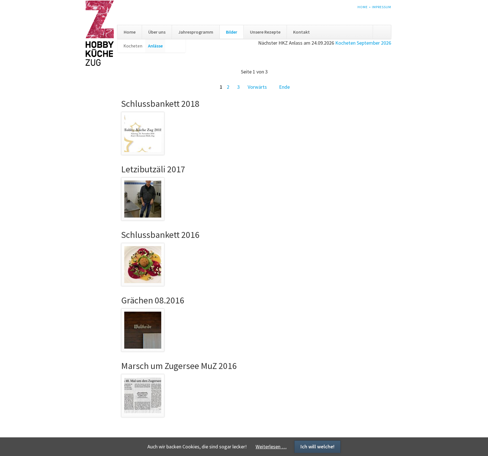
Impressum (381, 7)
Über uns (156, 32)
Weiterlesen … (271, 446)
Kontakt (301, 32)
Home (363, 7)
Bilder (231, 32)
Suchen (382, 32)
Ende (284, 87)
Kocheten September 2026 (363, 43)
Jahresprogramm (195, 32)
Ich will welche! (317, 446)
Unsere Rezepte (265, 32)
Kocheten (132, 46)
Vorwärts (257, 87)
